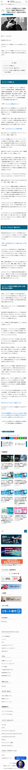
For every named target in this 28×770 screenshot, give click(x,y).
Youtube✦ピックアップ (7, 645)
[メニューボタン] (1, 1)
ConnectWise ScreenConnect (8, 736)
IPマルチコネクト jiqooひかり (8, 730)
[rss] (16, 573)
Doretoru (4, 686)
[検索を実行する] (25, 531)
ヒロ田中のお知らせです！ (8, 669)
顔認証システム (5, 698)
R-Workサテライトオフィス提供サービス (11, 402)
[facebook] (9, 573)
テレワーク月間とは (9, 65)
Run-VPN (4, 724)
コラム (4, 14)
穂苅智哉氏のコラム (9, 14)
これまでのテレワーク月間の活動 (13, 128)
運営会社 (5, 765)
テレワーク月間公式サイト (11, 104)
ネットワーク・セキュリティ (8, 663)
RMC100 (3, 739)
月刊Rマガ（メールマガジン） (9, 648)
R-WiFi (3, 727)
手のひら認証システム (7, 695)
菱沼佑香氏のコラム (6, 675)
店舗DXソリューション (7, 660)
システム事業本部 (6, 636)
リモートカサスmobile (7, 714)
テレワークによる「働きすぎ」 (12, 68)
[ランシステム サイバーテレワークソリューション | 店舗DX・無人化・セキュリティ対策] (14, 1)
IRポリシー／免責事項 (12, 765)
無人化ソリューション (7, 701)
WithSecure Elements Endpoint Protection (12, 733)
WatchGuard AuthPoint (7, 745)
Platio (3, 755)
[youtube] (15, 573)
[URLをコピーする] (25, 438)
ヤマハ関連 (4, 666)
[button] (3, 438)
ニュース (4, 639)
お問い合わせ (5, 651)
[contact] (18, 573)
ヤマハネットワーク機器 (7, 742)
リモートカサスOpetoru (7, 711)
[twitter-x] (11, 573)
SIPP (3, 642)
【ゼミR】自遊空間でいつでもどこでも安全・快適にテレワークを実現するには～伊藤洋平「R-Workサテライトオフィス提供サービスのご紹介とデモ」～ (14, 415)
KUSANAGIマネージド (7, 758)
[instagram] (13, 573)
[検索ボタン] (26, 1)
